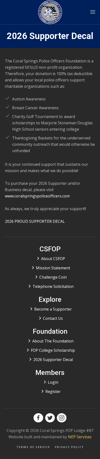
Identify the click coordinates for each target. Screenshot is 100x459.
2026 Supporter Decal (53, 359)
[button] (92, 12)
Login (53, 382)
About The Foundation (53, 341)
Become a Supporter (53, 309)
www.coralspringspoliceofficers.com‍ (37, 196)
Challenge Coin (53, 277)
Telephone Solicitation (53, 286)
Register (53, 391)
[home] (50, 12)
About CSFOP (53, 258)
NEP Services (80, 436)
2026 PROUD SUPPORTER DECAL (35, 221)
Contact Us (53, 318)
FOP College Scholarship (53, 350)
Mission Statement (53, 268)
